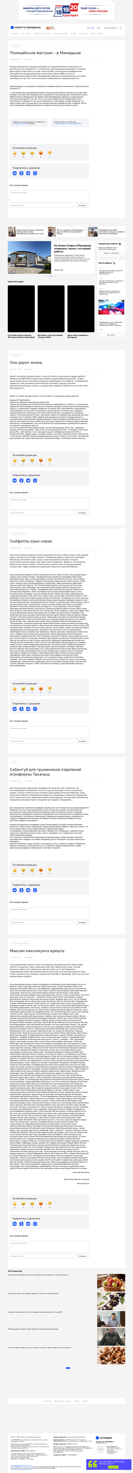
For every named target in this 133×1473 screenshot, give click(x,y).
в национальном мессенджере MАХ (67, 123)
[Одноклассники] (21, 173)
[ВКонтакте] (15, 173)
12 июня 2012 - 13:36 (15, 957)
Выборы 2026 (96, 33)
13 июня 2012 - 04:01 (15, 547)
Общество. (16, 45)
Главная (14, 33)
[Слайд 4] (54, 276)
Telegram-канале (20, 123)
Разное (85, 1401)
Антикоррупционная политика (21, 1465)
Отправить (82, 205)
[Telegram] (28, 173)
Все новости (111, 335)
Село (14, 762)
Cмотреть (113, 1467)
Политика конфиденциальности (21, 1469)
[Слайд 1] (45, 276)
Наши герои (26, 33)
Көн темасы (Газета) (20, 943)
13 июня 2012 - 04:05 (15, 369)
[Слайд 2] (48, 276)
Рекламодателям (60, 33)
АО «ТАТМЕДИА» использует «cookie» (23, 1466)
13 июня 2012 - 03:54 (15, 781)
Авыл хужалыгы (18, 533)
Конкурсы (83, 33)
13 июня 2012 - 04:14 (15, 59)
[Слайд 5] (56, 276)
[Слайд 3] (51, 276)
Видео (73, 33)
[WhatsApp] (35, 173)
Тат (98, 28)
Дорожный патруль (42, 33)
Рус (88, 28)
